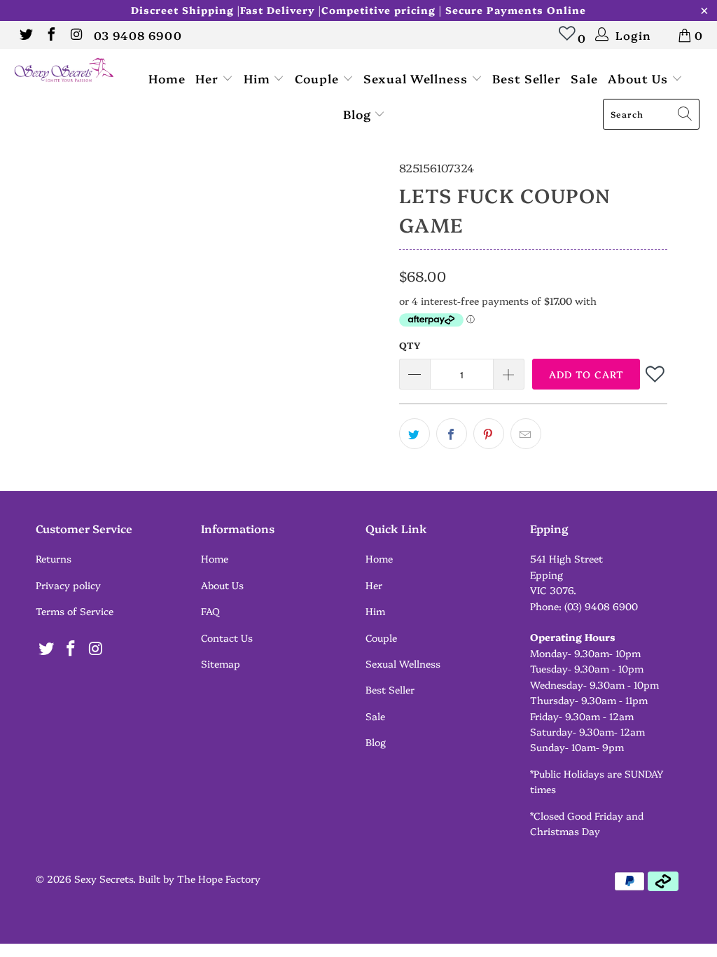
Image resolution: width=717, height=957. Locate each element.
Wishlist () (567, 40)
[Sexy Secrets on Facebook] (50, 35)
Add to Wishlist (656, 374)
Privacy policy (68, 585)
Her (208, 78)
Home (167, 78)
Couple (318, 78)
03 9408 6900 (138, 35)
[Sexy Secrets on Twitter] (25, 35)
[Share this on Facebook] (451, 433)
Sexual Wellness (417, 78)
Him (259, 78)
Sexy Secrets (103, 879)
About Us (639, 78)
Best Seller (526, 78)
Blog (359, 114)
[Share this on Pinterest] (488, 433)
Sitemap (220, 663)
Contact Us (227, 638)
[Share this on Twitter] (414, 433)
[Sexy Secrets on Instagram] (75, 35)
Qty (409, 344)
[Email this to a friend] (525, 433)
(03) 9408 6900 (601, 606)
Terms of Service (74, 611)
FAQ (210, 611)
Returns (53, 558)
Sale (584, 78)
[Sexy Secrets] (64, 71)
